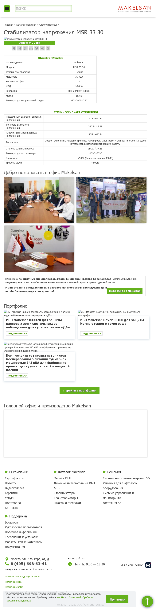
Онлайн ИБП (62, 478)
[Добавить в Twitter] (36, 48)
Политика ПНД (13, 581)
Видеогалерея (14, 488)
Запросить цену (29, 42)
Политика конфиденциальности (22, 576)
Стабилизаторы (48, 24)
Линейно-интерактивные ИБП (74, 483)
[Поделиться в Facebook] (19, 48)
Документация (15, 547)
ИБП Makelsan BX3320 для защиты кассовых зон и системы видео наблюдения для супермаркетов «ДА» (38, 323)
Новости (10, 483)
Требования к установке (21, 537)
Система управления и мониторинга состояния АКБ (118, 498)
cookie (60, 597)
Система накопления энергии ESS (126, 478)
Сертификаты (14, 478)
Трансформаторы (66, 498)
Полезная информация (21, 532)
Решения (114, 472)
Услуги (9, 498)
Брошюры (11, 522)
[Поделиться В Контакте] (42, 48)
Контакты (11, 508)
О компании (18, 472)
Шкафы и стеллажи (67, 503)
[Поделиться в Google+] (25, 48)
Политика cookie (14, 586)
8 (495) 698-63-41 (29, 563)
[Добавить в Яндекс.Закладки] (48, 48)
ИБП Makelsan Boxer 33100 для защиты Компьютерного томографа (112, 321)
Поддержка (18, 516)
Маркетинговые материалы (23, 542)
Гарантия (11, 493)
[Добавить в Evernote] (14, 48)
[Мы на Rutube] (148, 565)
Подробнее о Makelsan (125, 290)
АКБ (56, 488)
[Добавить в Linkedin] (31, 48)
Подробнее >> (17, 333)
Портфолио (13, 503)
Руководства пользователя (23, 527)
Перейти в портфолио (79, 390)
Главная (8, 24)
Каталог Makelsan (26, 24)
